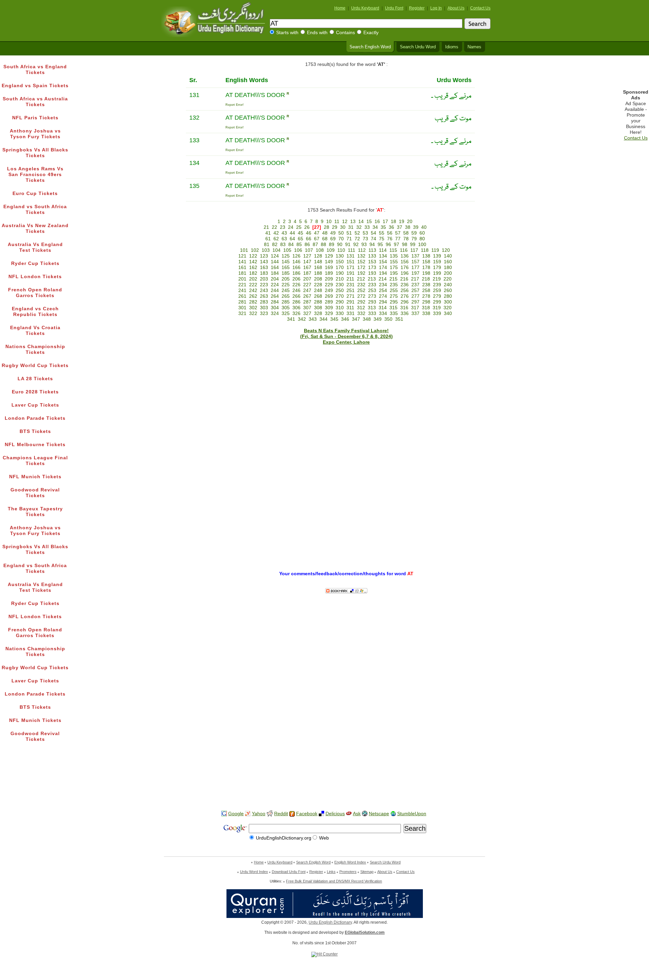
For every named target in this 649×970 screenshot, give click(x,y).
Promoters (348, 872)
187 (307, 273)
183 (264, 273)
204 (275, 279)
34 (375, 227)
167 (307, 267)
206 (296, 279)
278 (426, 296)
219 (437, 279)
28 (326, 227)
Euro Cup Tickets (35, 193)
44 (292, 233)
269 (329, 296)
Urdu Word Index (254, 872)
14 (361, 221)
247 (307, 290)
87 (315, 244)
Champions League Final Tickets (35, 460)
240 (448, 284)
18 (393, 221)
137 (415, 256)
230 (340, 284)
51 (349, 233)
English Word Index (350, 862)
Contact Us (480, 8)
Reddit (281, 813)
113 (372, 250)
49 (333, 233)
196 (405, 273)
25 (299, 227)
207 (307, 279)
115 (393, 250)
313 (372, 307)
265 (286, 296)
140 (448, 256)
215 (393, 279)
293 (372, 302)
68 (325, 238)
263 (264, 296)
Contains (345, 32)
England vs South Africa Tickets (35, 209)
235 (394, 284)
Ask (357, 813)
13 (353, 221)
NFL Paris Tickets (35, 117)
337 (415, 313)
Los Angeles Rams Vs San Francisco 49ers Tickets (35, 174)
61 (268, 238)
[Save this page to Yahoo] (247, 813)
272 (361, 296)
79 (414, 238)
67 (316, 238)
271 (350, 296)
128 (318, 256)
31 (351, 227)
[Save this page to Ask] (349, 813)
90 (339, 244)
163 (264, 267)
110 (341, 250)
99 (412, 244)
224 (275, 284)
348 (367, 319)
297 (415, 302)
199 (437, 273)
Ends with (317, 32)
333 (372, 313)
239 (437, 284)
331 (350, 313)
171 (350, 267)
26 (307, 227)
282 (253, 302)
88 (323, 244)
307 (307, 307)
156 (405, 261)
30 (342, 227)
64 (292, 238)
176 (405, 267)
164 (275, 267)
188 (318, 273)
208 (318, 279)
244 (275, 290)
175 (394, 267)
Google (236, 813)
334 (383, 313)
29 (334, 227)
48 (325, 233)
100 (422, 244)
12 (344, 221)
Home (339, 8)
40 (424, 227)
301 (242, 307)
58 (406, 233)
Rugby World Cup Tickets (35, 365)
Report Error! (234, 104)
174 (383, 267)
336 (405, 313)
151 (350, 261)
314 (383, 307)
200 (448, 273)
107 (309, 250)
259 (437, 290)
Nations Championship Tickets (35, 349)
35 (383, 227)
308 (318, 307)
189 (329, 273)
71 (349, 238)
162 (253, 267)
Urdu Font (394, 8)
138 (426, 256)
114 (383, 250)
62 (276, 238)
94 (372, 244)
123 (264, 256)
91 (348, 244)
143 (264, 261)
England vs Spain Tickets (35, 85)
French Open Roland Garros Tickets (35, 292)
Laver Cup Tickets (35, 405)
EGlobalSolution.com (365, 932)
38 (407, 227)
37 (399, 227)
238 (426, 284)
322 (253, 313)
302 (253, 307)
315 (393, 307)
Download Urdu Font (289, 872)
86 (307, 244)
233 (372, 284)
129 (329, 256)
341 (291, 319)
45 (300, 233)
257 (415, 290)
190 (340, 273)
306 (296, 307)
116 (404, 250)
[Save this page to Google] (224, 813)
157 (415, 261)
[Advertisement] (324, 784)
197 (415, 273)
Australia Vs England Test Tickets (35, 247)
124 (275, 256)
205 (286, 279)
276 (405, 296)
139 (437, 256)
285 (286, 302)
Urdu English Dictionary (330, 922)
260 (448, 290)
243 (264, 290)
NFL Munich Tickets (35, 476)
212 (361, 279)
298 (426, 302)
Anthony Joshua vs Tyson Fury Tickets (35, 133)
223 (264, 284)
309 (329, 307)
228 (318, 284)
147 (307, 261)
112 (362, 250)
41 (268, 233)
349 (378, 319)
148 (318, 261)
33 (367, 227)
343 (313, 319)
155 (394, 261)
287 (307, 302)
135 (394, 256)
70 (341, 238)
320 (447, 307)
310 (340, 307)
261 (242, 296)
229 (329, 284)
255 (394, 290)
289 (329, 302)
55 (381, 233)
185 (286, 273)
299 (437, 302)
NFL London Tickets (35, 276)
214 (383, 279)
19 (401, 221)
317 (415, 307)
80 (422, 238)
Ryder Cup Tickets (35, 263)
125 (286, 256)
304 (275, 307)
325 (286, 313)
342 (302, 319)
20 (409, 221)
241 (242, 290)
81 (266, 244)
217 (415, 279)
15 (369, 221)
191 (350, 273)
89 (331, 244)
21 (266, 227)
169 (329, 267)
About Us (456, 8)
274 (383, 296)
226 (296, 284)
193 (372, 273)
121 (242, 256)
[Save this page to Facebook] (292, 814)
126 (296, 256)
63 (284, 238)
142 (253, 261)
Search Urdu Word (418, 47)
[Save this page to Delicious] (321, 813)
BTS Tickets (35, 431)
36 (391, 227)
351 (399, 319)
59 (414, 233)
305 (286, 307)
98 (404, 244)
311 (350, 307)
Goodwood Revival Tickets (35, 492)
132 (361, 256)
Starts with (287, 32)
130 (340, 256)
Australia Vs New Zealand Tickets (35, 228)
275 (394, 296)
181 (242, 273)
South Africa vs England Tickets (35, 69)
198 (426, 273)
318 (426, 307)
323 (264, 313)
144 (275, 261)
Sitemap (367, 872)
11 (336, 221)
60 (422, 233)
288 (318, 302)
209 (329, 279)
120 (446, 250)
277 (415, 296)
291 (350, 302)
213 (372, 279)
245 (286, 290)
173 (372, 267)
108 (320, 250)
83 (283, 244)
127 (307, 256)
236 (405, 284)
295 (394, 302)
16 (377, 221)
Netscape (379, 813)
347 (356, 319)
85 (299, 244)
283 (264, 302)
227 (307, 284)
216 (404, 279)
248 (318, 290)
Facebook (306, 813)
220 (447, 279)
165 (286, 267)
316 (404, 307)
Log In (436, 8)
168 (318, 267)
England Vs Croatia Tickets (35, 330)
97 (396, 244)
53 (365, 233)
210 (340, 279)
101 (244, 250)
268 (318, 296)
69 (333, 238)
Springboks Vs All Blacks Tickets (35, 152)
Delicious (335, 813)
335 (394, 313)
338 (426, 313)
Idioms (451, 47)
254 (383, 290)
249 (329, 290)
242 (253, 290)
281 (242, 302)
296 (405, 302)
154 (383, 261)
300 (448, 302)
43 (284, 233)
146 (296, 261)
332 (361, 313)
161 (242, 267)
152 (361, 261)
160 (448, 261)
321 (242, 313)
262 (253, 296)
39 (415, 227)
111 (351, 250)
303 (264, 307)
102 (255, 250)
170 (340, 267)
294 (383, 302)
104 (276, 250)
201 (242, 279)
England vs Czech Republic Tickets (35, 311)
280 (448, 296)
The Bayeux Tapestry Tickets (35, 511)
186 (296, 273)
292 (361, 302)
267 (307, 296)
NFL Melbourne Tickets (35, 444)
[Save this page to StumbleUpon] (393, 813)
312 (361, 307)
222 (253, 284)
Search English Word (370, 47)
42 (276, 233)
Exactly (371, 32)
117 (414, 250)
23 (282, 227)
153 (372, 261)
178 (426, 267)
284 (275, 302)
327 (307, 313)
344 (323, 319)
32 (359, 227)
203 (264, 279)
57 (398, 233)
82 (275, 244)
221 (242, 284)
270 (340, 296)
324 (275, 313)
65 (300, 238)
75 (381, 238)
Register (417, 8)
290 (340, 302)
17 (385, 221)
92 (356, 244)
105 (287, 250)
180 (448, 267)
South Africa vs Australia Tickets (35, 101)
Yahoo (258, 813)
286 (296, 302)
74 (373, 238)
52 (357, 233)
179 (437, 267)
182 (253, 273)
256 (405, 290)
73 (365, 238)
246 (296, 290)
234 (383, 284)
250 (340, 290)
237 (415, 284)
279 (437, 296)
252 (361, 290)
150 (340, 261)
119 (435, 250)
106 (298, 250)
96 (388, 244)
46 (308, 233)
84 (291, 244)
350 (388, 319)
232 (361, 284)
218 (426, 279)
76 (389, 238)
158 (426, 261)
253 (372, 290)
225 (286, 284)
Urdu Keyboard (365, 8)
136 (405, 256)
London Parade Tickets (35, 418)
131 (350, 256)
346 (345, 319)
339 (437, 313)
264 (275, 296)
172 (361, 267)
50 (341, 233)
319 (437, 307)
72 (357, 238)
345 (334, 319)
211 (350, 279)
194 (383, 273)
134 (383, 256)
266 (296, 296)
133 (372, 256)
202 (253, 279)
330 (340, 313)
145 (286, 261)
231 (350, 284)
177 (415, 267)
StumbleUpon (411, 813)
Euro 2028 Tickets (35, 391)
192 (361, 273)
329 (329, 313)
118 (425, 250)
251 (350, 290)
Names (474, 47)
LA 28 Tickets (35, 378)
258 (426, 290)
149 (329, 261)
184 (275, 273)
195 (394, 273)
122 (253, 256)
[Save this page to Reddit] (270, 814)
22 (274, 227)
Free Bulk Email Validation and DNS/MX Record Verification (334, 881)
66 (308, 238)
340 (448, 313)
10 (329, 221)
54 (373, 233)
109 (331, 250)
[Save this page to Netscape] (364, 813)
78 (406, 238)
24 (290, 227)
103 (266, 250)
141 (242, 261)
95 (380, 244)
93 (364, 244)
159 (437, 261)
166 (296, 267)
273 (372, 296)
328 (318, 313)
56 (389, 233)
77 (398, 238)
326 (296, 313)
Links (331, 872)
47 (316, 233)
